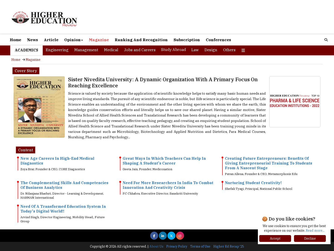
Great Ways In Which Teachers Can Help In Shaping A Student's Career (164, 160)
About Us (156, 246)
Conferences (218, 39)
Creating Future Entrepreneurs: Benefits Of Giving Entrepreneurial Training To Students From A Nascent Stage (268, 163)
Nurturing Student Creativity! (253, 182)
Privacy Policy (176, 246)
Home (15, 39)
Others (229, 49)
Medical (111, 49)
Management (86, 49)
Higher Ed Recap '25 (228, 246)
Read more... (315, 230)
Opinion (72, 39)
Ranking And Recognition (141, 39)
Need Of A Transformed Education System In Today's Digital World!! (63, 208)
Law (195, 49)
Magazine (99, 39)
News (32, 39)
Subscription (187, 39)
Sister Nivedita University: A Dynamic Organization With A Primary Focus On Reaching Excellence (163, 82)
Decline (310, 238)
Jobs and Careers (140, 49)
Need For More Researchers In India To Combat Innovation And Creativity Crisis (168, 185)
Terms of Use (200, 246)
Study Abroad (173, 49)
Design (210, 49)
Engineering (57, 49)
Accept (275, 238)
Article (51, 39)
